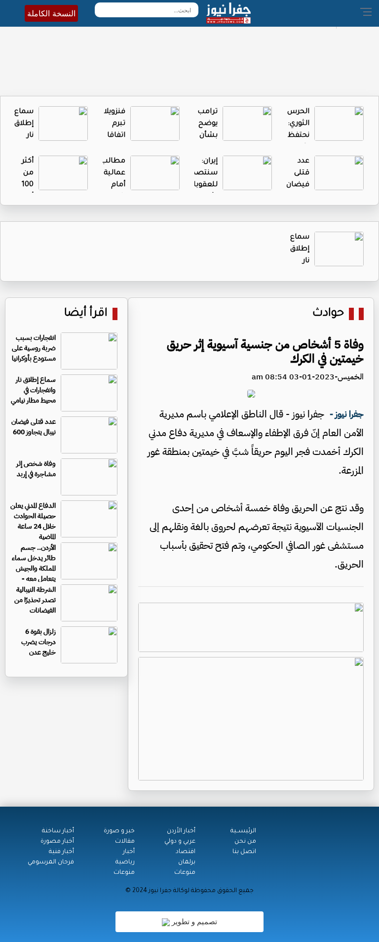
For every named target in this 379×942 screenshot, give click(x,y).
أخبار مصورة (57, 841)
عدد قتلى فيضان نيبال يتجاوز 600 (33, 426)
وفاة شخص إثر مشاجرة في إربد (36, 468)
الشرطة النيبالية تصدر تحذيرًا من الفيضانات (35, 599)
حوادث (328, 314)
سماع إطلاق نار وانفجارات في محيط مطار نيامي (33, 390)
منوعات (184, 872)
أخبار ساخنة (58, 831)
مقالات (125, 841)
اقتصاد (185, 852)
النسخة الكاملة (51, 13)
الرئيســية (243, 831)
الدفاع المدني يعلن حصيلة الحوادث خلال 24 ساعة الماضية (33, 521)
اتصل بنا (244, 852)
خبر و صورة (119, 831)
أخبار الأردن (181, 831)
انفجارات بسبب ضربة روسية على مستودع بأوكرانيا (34, 348)
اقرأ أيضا (86, 314)
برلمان (186, 862)
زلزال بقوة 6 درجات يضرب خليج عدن (38, 641)
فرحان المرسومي (51, 862)
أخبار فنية (61, 852)
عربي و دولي (179, 841)
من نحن (245, 841)
